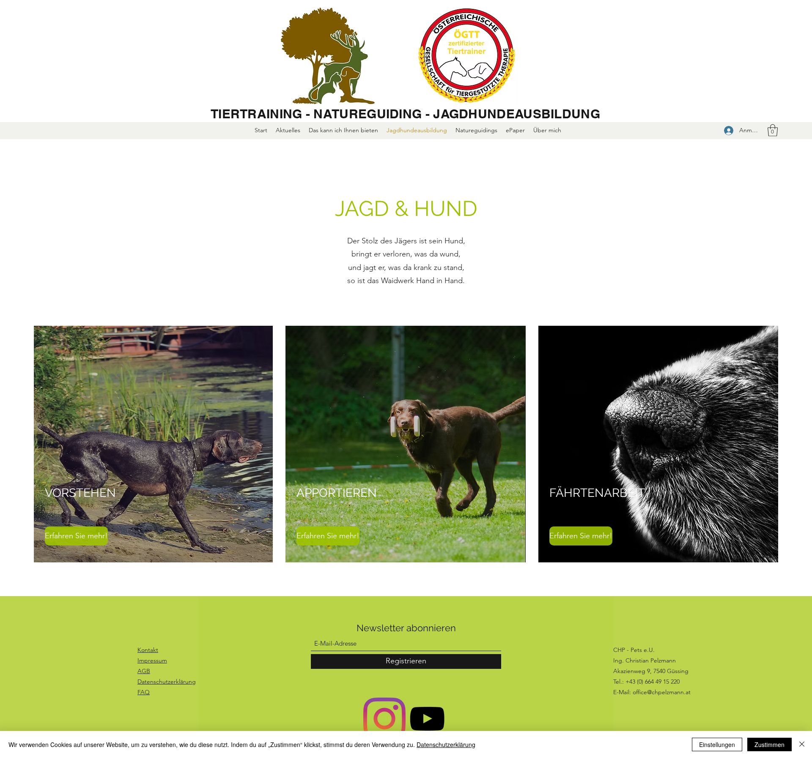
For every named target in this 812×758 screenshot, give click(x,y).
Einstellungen (717, 744)
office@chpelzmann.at (662, 692)
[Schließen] (802, 744)
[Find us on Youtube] (427, 719)
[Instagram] (384, 719)
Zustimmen (769, 744)
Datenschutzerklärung (446, 744)
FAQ (143, 692)
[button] (773, 130)
